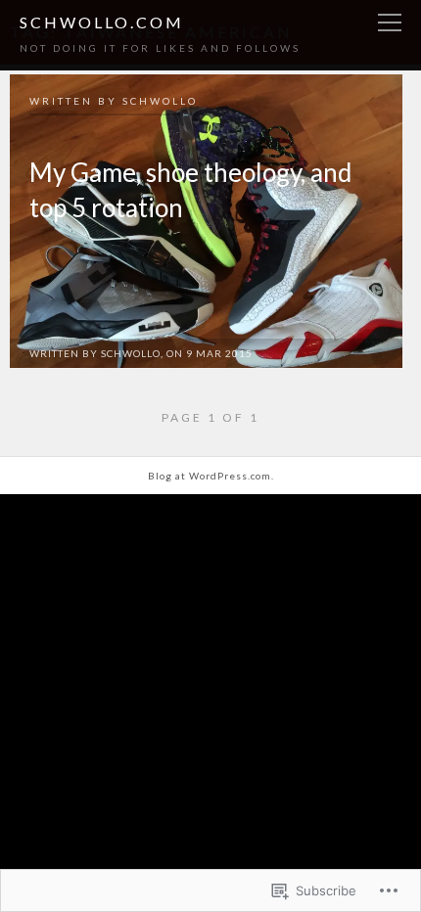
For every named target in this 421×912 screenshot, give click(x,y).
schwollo (160, 101)
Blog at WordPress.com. (211, 475)
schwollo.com (102, 22)
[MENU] (389, 23)
